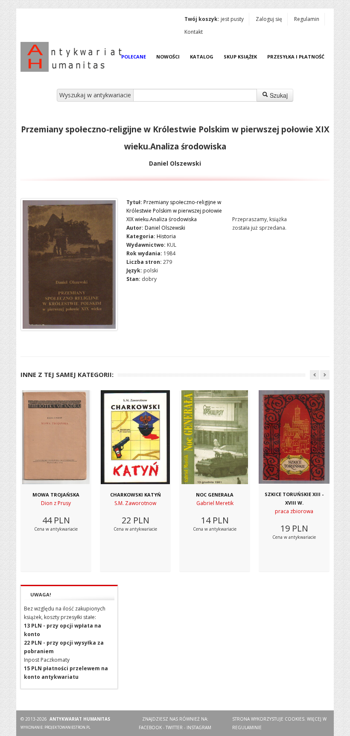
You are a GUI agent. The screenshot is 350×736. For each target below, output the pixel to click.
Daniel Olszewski (165, 227)
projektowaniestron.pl (67, 727)
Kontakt (193, 31)
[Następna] (325, 375)
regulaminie (247, 727)
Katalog (201, 56)
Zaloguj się (269, 19)
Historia (166, 236)
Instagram (199, 727)
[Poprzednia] (314, 375)
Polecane (133, 56)
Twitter (174, 727)
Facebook (150, 727)
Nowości (168, 56)
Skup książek (240, 56)
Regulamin (306, 19)
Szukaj (278, 95)
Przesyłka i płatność (295, 56)
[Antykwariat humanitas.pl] (73, 57)
